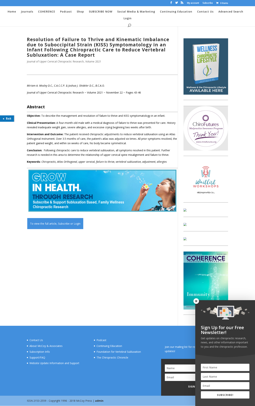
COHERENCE (46, 11)
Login (128, 18)
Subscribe (208, 3)
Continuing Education (176, 11)
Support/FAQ (37, 357)
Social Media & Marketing (136, 11)
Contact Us (205, 11)
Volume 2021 (93, 61)
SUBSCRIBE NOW (100, 11)
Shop (80, 11)
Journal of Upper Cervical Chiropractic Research (55, 61)
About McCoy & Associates (46, 346)
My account (193, 3)
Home (12, 11)
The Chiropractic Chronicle (112, 357)
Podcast (66, 11)
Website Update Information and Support (54, 363)
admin (99, 400)
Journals (27, 11)
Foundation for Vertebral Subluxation (119, 351)
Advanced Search (230, 11)
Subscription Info (39, 351)
